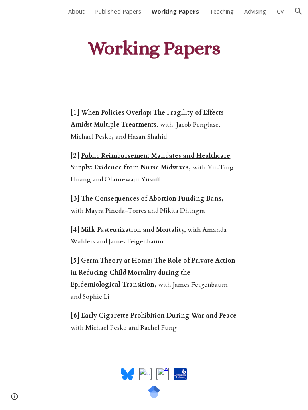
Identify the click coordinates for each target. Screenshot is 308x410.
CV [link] (280, 11)
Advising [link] (255, 11)
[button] (298, 11)
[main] (153, 46)
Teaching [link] (221, 11)
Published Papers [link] (118, 11)
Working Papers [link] (175, 11)
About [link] (76, 11)
